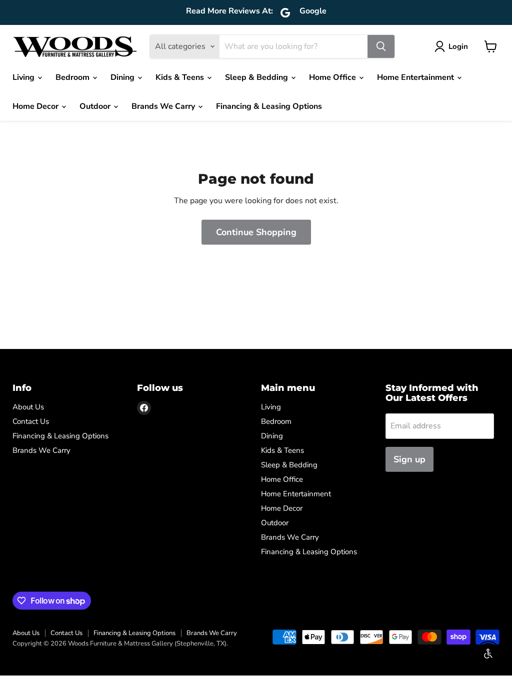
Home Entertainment (416, 77)
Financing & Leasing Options (269, 106)
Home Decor (36, 106)
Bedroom (74, 77)
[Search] (381, 46)
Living (24, 77)
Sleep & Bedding (257, 77)
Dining (123, 77)
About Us (28, 407)
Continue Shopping (256, 232)
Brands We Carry (164, 106)
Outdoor (96, 106)
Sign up (410, 459)
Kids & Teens (181, 77)
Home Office (333, 77)
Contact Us (30, 421)
